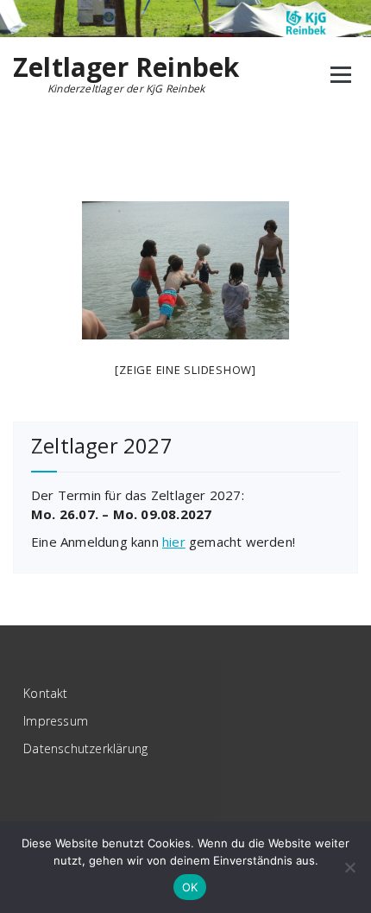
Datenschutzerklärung (85, 748)
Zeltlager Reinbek (126, 67)
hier (174, 541)
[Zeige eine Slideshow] (185, 369)
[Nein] (349, 867)
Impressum (55, 721)
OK (190, 887)
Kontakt (45, 693)
